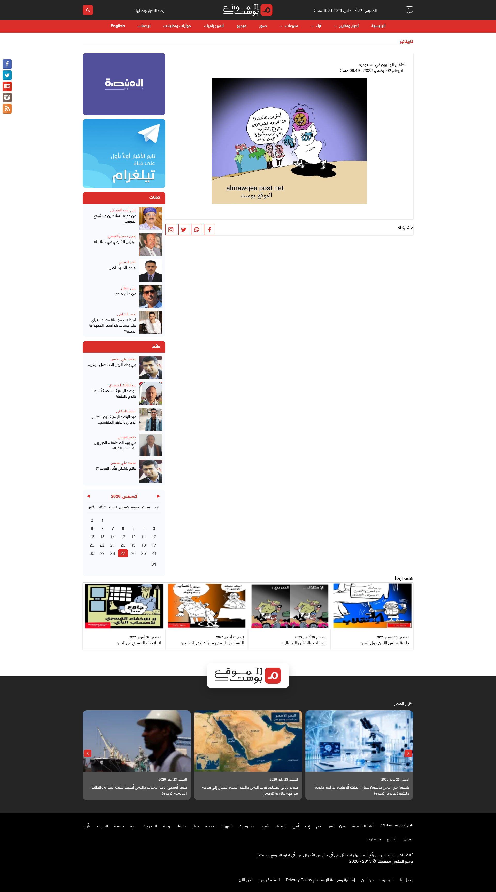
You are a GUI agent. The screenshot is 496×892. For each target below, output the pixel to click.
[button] (408, 753)
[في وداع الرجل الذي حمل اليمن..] (150, 367)
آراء (318, 26)
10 (154, 536)
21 (112, 544)
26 (133, 553)
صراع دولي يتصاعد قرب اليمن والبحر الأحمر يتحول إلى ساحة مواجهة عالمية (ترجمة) (250, 790)
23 (92, 544)
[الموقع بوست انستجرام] (7, 97)
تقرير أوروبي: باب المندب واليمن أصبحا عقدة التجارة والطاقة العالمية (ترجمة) (139, 790)
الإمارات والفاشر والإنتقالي (305, 642)
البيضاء (281, 825)
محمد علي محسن (123, 358)
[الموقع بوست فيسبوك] (7, 64)
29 (102, 553)
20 (123, 544)
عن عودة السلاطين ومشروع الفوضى (115, 218)
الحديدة (210, 825)
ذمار (195, 825)
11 (143, 536)
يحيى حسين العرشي (122, 235)
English (118, 26)
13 (123, 536)
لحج (319, 825)
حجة (133, 825)
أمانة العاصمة (363, 825)
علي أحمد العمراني (123, 209)
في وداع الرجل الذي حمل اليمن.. (112, 364)
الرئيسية (378, 26)
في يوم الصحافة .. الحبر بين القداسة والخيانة (115, 445)
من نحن (367, 879)
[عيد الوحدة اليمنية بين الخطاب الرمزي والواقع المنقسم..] (150, 419)
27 (123, 553)
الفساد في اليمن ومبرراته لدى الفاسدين (212, 642)
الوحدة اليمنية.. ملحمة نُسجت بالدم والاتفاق (114, 393)
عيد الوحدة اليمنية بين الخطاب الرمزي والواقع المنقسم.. (113, 419)
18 (143, 544)
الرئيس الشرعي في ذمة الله (115, 241)
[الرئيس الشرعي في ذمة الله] (150, 244)
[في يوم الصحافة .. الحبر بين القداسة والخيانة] (150, 445)
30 (92, 553)
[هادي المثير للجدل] (150, 270)
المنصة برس (270, 879)
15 (102, 536)
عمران (408, 838)
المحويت (150, 825)
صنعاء (181, 825)
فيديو (241, 26)
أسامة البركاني (126, 410)
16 (92, 536)
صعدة (119, 825)
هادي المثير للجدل (122, 267)
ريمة (166, 825)
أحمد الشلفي (126, 313)
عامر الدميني (127, 261)
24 (154, 553)
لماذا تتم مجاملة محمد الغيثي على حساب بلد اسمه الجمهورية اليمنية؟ (112, 325)
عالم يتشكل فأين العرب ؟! (116, 468)
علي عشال (128, 287)
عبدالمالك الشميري (122, 384)
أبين (296, 825)
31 (154, 563)
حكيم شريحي (127, 436)
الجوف (102, 825)
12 (133, 536)
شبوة (265, 825)
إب (307, 825)
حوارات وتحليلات (177, 26)
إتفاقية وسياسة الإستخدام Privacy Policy (320, 879)
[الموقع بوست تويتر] (7, 75)
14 (112, 536)
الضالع (392, 838)
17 (154, 544)
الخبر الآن (246, 879)
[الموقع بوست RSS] (7, 109)
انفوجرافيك (214, 26)
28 (112, 553)
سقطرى (374, 838)
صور (263, 26)
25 (143, 553)
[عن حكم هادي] (150, 296)
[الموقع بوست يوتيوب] (7, 86)
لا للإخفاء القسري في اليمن (139, 642)
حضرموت (246, 825)
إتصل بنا (406, 879)
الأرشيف (387, 879)
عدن (342, 825)
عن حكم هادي (125, 293)
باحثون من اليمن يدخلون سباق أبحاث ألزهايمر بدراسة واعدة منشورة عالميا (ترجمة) (362, 790)
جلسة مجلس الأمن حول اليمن (385, 642)
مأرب (87, 825)
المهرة (228, 825)
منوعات (291, 26)
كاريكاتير (406, 41)
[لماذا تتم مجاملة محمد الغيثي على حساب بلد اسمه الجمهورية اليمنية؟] (150, 322)
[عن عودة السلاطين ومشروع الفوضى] (150, 218)
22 (102, 544)
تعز (331, 825)
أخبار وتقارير (349, 26)
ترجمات (144, 26)
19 (133, 544)
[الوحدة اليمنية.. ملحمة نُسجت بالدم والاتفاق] (150, 393)
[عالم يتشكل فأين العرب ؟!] (150, 471)
